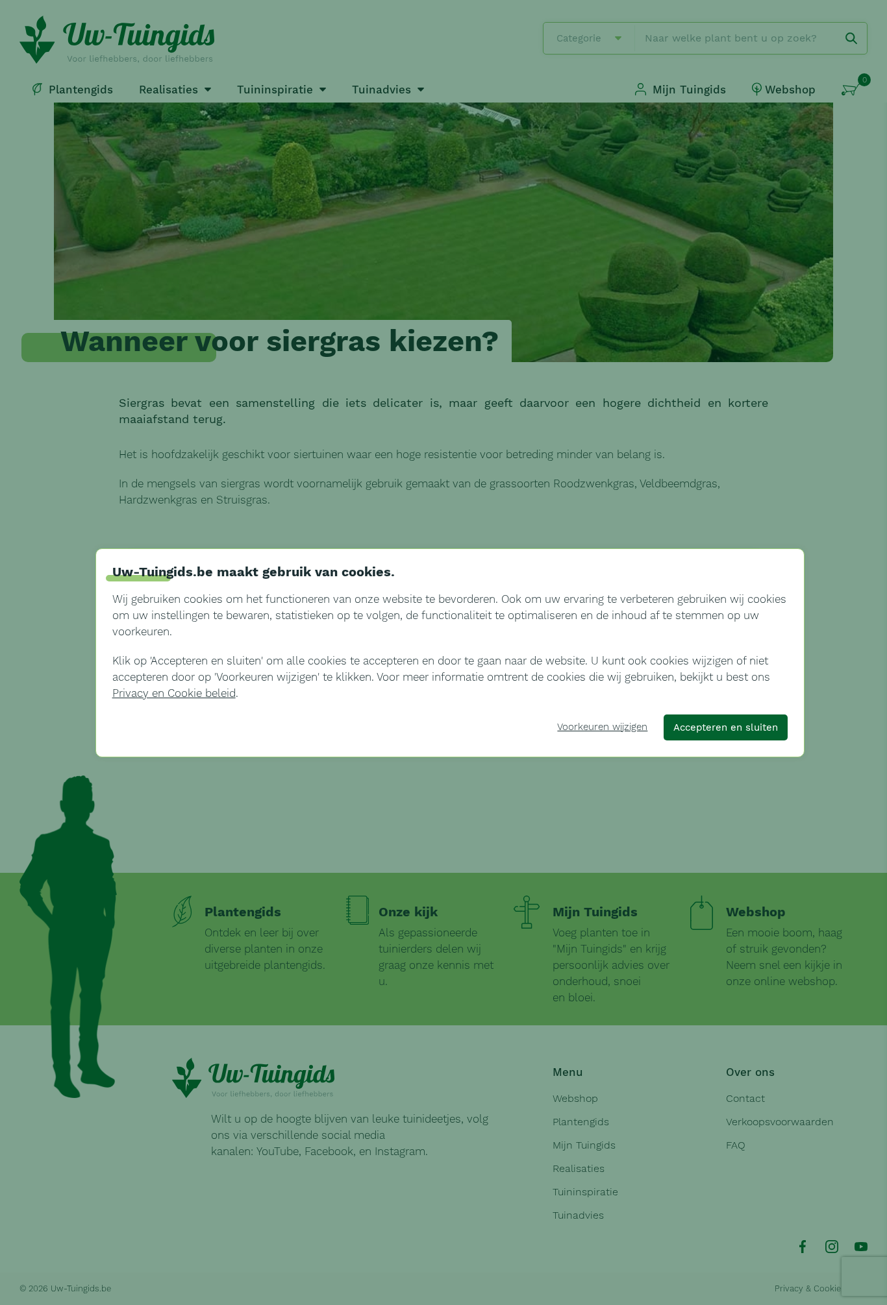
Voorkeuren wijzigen (602, 727)
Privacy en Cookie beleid (174, 693)
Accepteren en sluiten (725, 727)
